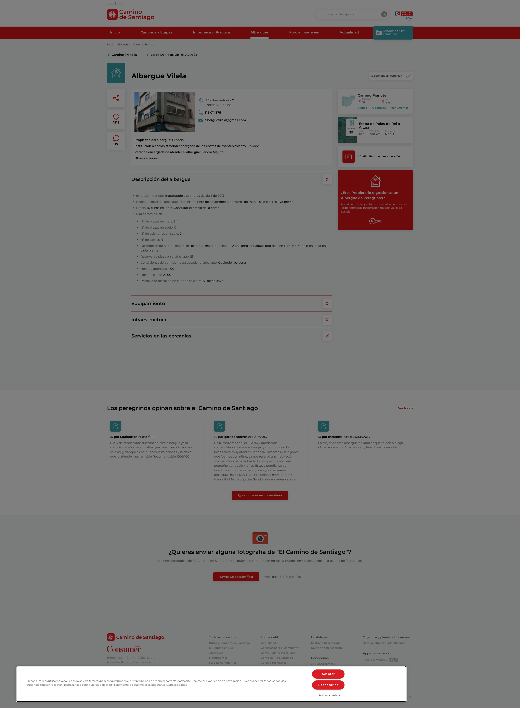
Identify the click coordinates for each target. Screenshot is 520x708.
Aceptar (328, 674)
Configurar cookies (329, 695)
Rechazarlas (328, 685)
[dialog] (211, 684)
